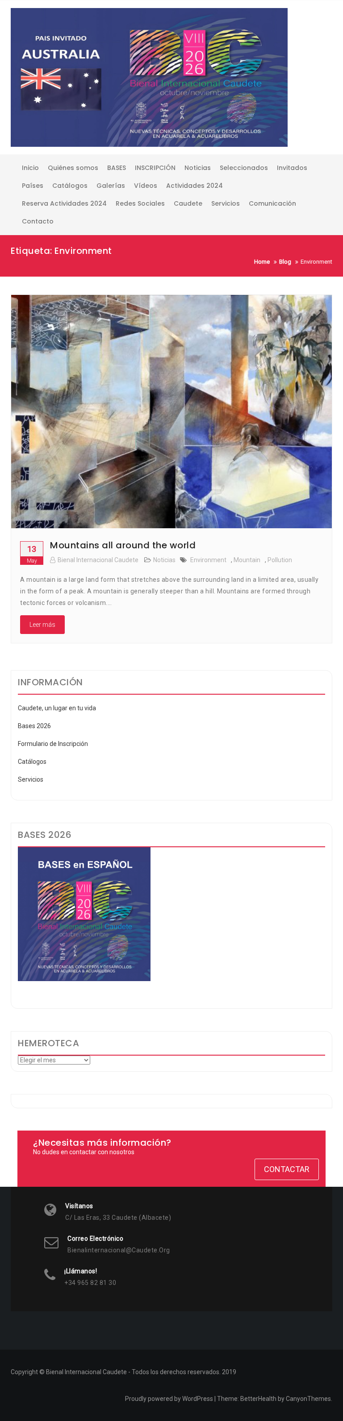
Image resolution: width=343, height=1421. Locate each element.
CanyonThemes (308, 1398)
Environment (208, 559)
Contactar (287, 1169)
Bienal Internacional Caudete (98, 559)
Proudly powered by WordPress (169, 1398)
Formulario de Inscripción (53, 743)
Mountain (247, 559)
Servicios (30, 779)
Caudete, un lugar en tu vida (57, 708)
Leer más (42, 624)
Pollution (280, 559)
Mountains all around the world (123, 545)
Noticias (164, 559)
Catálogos (32, 761)
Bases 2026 (34, 725)
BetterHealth (258, 1398)
